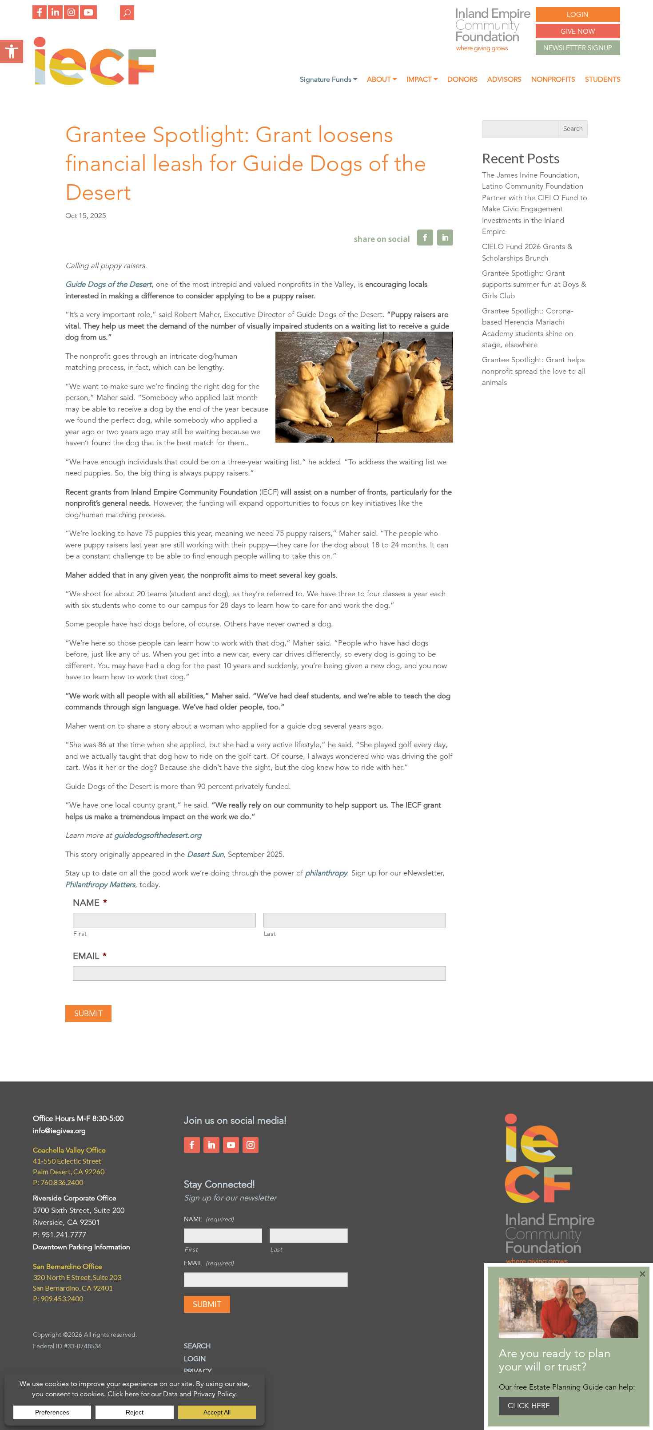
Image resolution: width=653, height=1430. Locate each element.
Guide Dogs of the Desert (108, 284)
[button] (11, 51)
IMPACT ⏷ (422, 80)
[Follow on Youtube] (231, 1145)
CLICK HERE (529, 1405)
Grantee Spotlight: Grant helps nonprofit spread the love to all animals (533, 371)
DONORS (462, 80)
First (80, 934)
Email (90, 956)
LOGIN (578, 14)
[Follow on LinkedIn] (211, 1145)
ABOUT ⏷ (382, 80)
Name (90, 902)
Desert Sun (205, 854)
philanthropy (326, 873)
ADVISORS (504, 80)
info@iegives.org (59, 1130)
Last (270, 934)
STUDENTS (603, 80)
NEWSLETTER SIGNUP (577, 48)
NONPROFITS (553, 80)
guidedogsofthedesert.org (157, 835)
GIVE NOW (578, 31)
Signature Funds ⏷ (328, 80)
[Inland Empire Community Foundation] (95, 84)
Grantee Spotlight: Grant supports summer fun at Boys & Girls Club (534, 285)
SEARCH (197, 1346)
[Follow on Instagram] (251, 1145)
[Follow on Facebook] (192, 1145)
